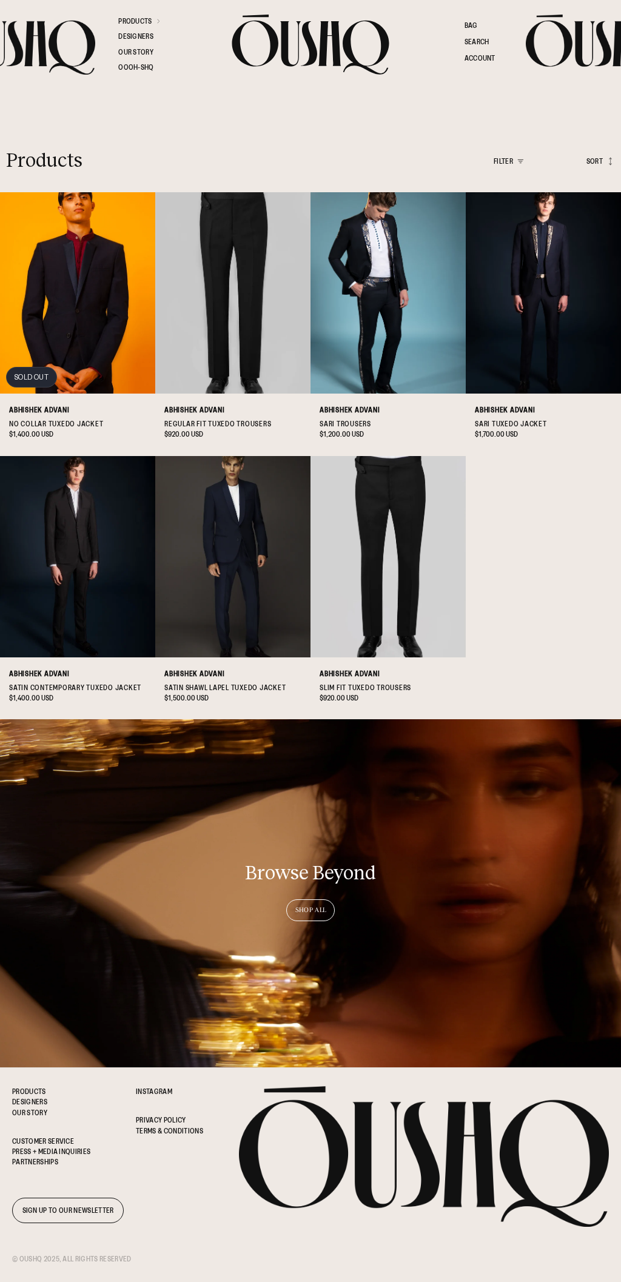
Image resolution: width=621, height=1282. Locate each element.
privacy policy (161, 1120)
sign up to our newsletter (68, 1210)
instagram (154, 1091)
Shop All (310, 910)
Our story (29, 1112)
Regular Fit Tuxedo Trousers (217, 424)
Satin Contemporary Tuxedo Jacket (75, 687)
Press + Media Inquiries (51, 1151)
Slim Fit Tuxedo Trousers (365, 687)
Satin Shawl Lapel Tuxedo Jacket (225, 687)
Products (29, 1091)
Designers (29, 1102)
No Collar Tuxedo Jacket (56, 424)
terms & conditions (169, 1131)
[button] (145, 23)
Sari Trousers (345, 424)
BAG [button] (471, 25)
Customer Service (43, 1141)
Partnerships (35, 1162)
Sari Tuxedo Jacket (511, 424)
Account (480, 60)
